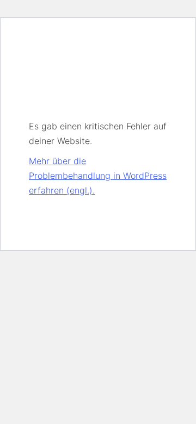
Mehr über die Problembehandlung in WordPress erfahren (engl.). (98, 175)
